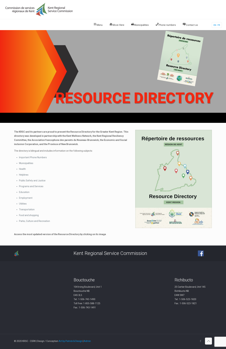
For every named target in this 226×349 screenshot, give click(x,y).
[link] (173, 179)
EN (215, 25)
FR (219, 25)
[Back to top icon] (208, 341)
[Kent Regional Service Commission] (39, 9)
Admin (87, 341)
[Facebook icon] (200, 341)
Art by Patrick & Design (70, 341)
